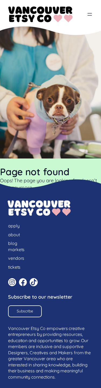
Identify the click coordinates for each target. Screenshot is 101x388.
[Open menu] (89, 14)
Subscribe (25, 311)
